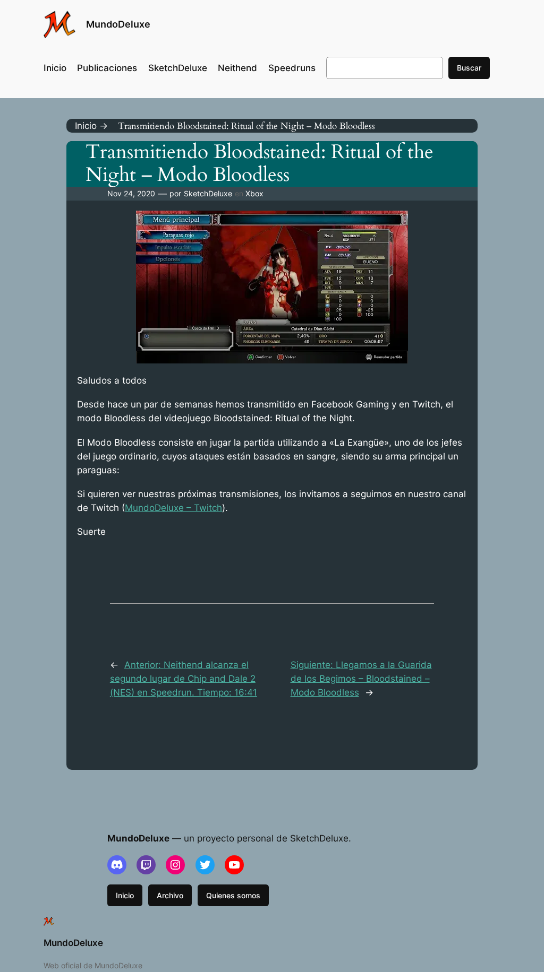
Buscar (469, 67)
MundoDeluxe (118, 24)
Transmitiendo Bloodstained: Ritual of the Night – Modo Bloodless (260, 164)
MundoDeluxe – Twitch (173, 507)
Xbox (254, 193)
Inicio (125, 895)
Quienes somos (233, 895)
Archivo (170, 895)
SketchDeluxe (208, 193)
